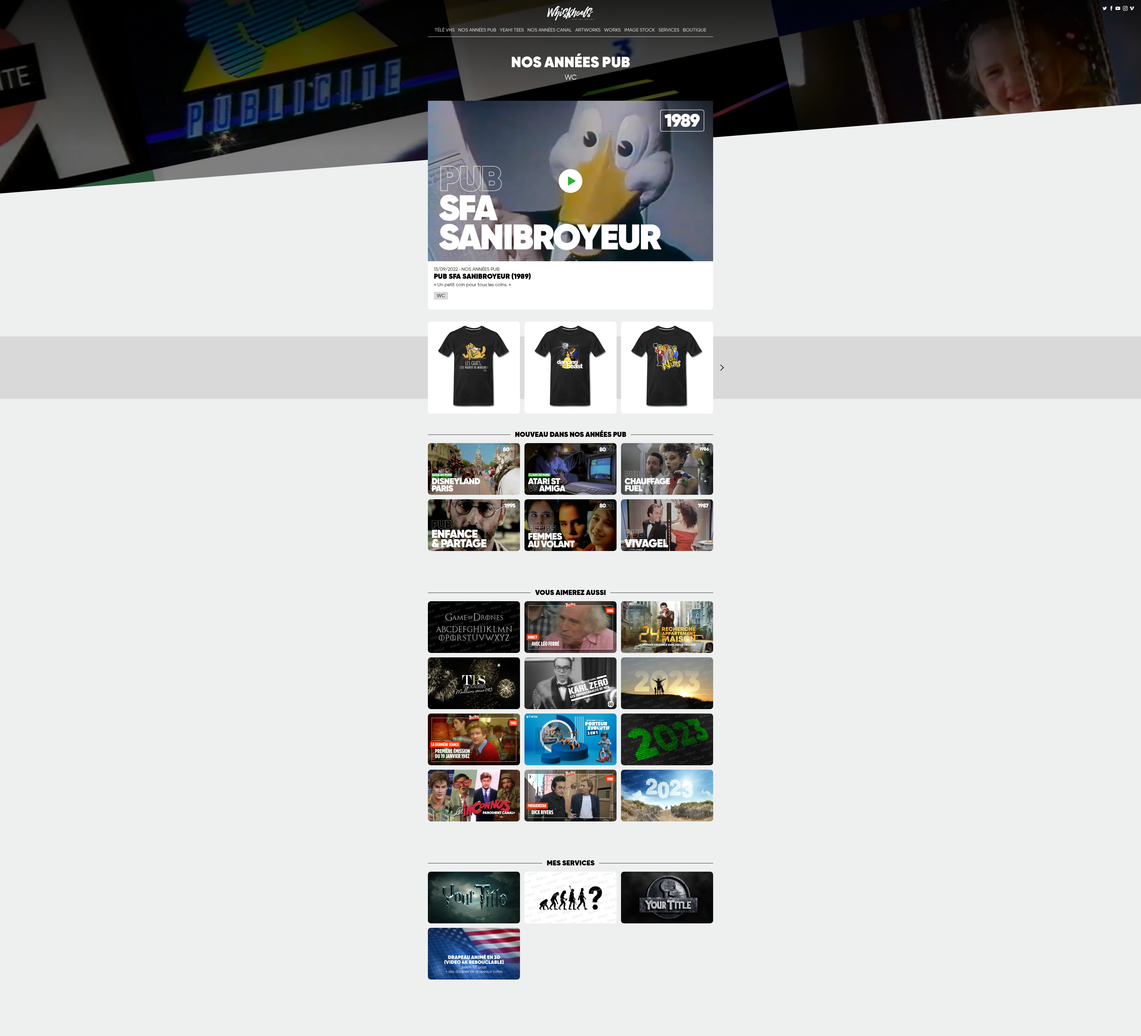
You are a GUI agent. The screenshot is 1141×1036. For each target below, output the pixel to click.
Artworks (588, 30)
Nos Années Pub (477, 30)
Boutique (694, 30)
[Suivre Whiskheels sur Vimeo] (1131, 9)
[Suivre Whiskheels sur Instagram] (1125, 9)
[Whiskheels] (570, 19)
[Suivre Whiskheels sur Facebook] (1111, 9)
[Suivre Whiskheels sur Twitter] (1104, 9)
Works (612, 30)
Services (668, 30)
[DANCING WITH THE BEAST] (570, 412)
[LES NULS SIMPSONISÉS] (667, 412)
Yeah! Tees (512, 30)
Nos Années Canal (549, 30)
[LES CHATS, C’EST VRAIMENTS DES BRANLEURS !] (474, 412)
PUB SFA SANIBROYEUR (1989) (482, 276)
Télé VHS (445, 30)
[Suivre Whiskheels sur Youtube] (1117, 9)
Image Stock (639, 30)
